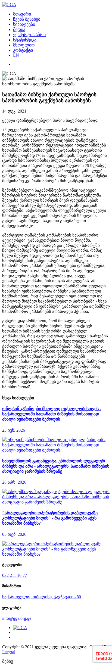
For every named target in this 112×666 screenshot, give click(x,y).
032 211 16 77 (14, 575)
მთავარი (22, 14)
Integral (8, 651)
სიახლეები (24, 24)
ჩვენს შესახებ (26, 19)
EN (16, 55)
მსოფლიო (24, 45)
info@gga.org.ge (16, 618)
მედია (19, 29)
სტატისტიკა (24, 40)
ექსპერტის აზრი (29, 34)
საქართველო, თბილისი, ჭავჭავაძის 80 (41, 597)
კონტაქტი (23, 50)
